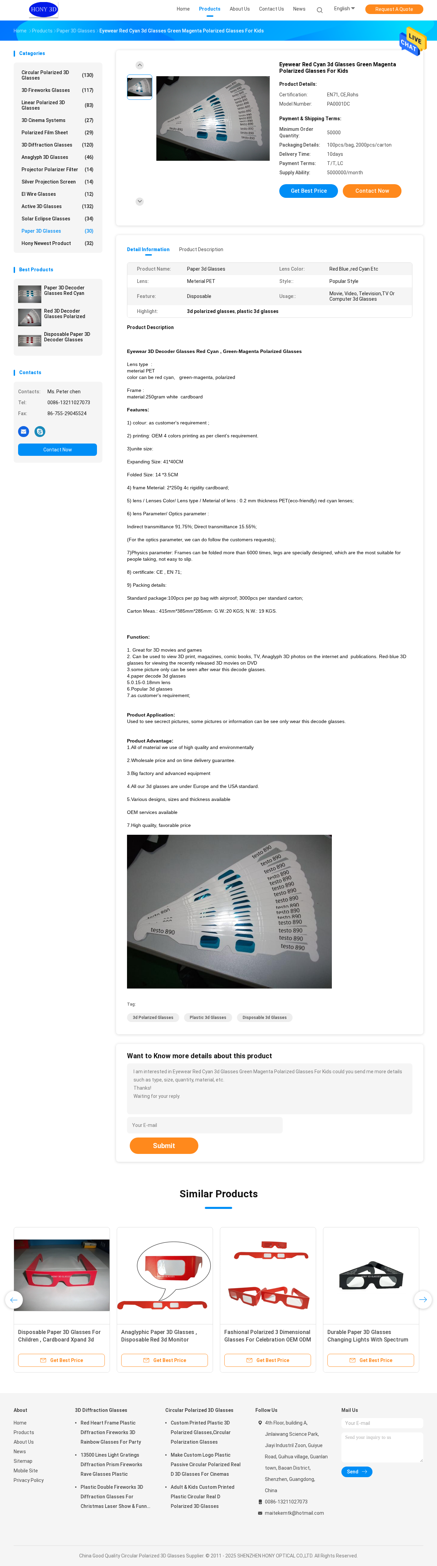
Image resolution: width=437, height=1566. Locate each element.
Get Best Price (309, 191)
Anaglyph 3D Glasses (58, 157)
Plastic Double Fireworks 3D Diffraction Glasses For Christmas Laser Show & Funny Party (115, 1497)
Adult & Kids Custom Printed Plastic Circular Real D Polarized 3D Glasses (203, 1496)
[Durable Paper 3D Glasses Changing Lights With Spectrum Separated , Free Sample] (371, 1275)
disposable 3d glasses (265, 1017)
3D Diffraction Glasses (58, 145)
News (20, 1451)
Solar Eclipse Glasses (58, 218)
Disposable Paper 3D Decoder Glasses (67, 336)
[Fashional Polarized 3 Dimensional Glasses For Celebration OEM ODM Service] (268, 1275)
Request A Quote (394, 9)
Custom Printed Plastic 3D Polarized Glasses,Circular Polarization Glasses (201, 1432)
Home (20, 1423)
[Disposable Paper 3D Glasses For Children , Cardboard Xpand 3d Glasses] (62, 1275)
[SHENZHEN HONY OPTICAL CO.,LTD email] (23, 431)
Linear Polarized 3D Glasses (58, 105)
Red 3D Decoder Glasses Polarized (64, 313)
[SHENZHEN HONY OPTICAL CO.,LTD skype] (39, 431)
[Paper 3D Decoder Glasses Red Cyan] (29, 294)
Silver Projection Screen (58, 182)
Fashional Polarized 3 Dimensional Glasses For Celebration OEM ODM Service (267, 1339)
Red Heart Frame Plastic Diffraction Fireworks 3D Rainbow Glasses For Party (111, 1432)
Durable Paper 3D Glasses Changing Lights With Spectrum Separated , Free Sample (367, 1339)
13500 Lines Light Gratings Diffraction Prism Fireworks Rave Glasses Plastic (111, 1464)
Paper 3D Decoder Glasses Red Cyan (64, 290)
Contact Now (57, 449)
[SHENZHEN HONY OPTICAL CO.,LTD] (44, 10)
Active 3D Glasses (58, 206)
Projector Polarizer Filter (58, 169)
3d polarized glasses (153, 1017)
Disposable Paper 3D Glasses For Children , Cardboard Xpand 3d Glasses (59, 1339)
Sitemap (23, 1461)
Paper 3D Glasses (58, 231)
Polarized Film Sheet (58, 132)
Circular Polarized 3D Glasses (58, 75)
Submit (164, 1146)
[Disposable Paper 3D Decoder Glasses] (29, 340)
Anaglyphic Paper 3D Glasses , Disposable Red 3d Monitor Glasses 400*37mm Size (159, 1339)
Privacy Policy (29, 1480)
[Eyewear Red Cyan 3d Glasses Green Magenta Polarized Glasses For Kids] (213, 118)
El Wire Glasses (58, 194)
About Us (24, 1442)
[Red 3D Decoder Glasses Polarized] (29, 317)
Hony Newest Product (58, 243)
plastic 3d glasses (208, 1017)
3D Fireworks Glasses (58, 90)
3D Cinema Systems (58, 120)
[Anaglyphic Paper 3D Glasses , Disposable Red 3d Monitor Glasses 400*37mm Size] (165, 1275)
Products (24, 1432)
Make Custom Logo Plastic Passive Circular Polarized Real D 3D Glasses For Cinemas (206, 1464)
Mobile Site (26, 1470)
